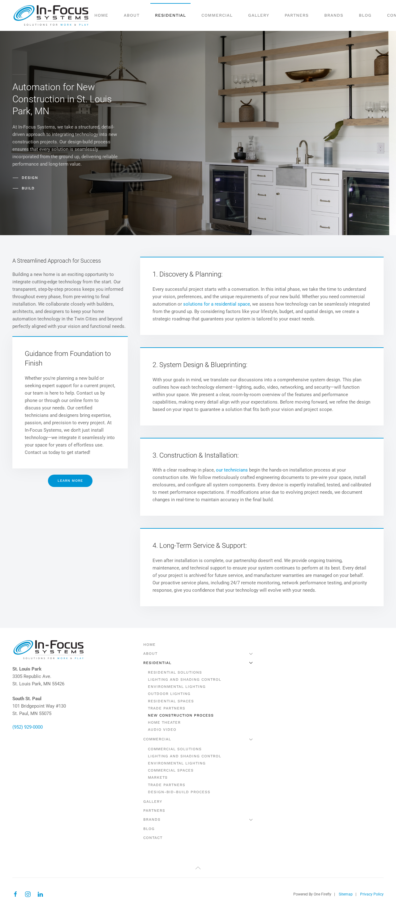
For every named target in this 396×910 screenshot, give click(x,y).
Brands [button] (333, 15)
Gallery (258, 15)
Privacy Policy (372, 894)
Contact (152, 838)
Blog (365, 15)
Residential (157, 663)
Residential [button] (170, 15)
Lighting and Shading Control (184, 679)
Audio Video (162, 729)
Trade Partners (166, 708)
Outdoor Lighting (169, 694)
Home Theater (164, 722)
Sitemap (346, 894)
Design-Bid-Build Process (179, 792)
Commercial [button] (217, 15)
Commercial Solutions (175, 749)
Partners (297, 15)
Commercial (157, 739)
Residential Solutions (175, 672)
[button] (198, 868)
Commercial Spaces (171, 770)
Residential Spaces (171, 701)
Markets (158, 777)
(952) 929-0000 (27, 727)
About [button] (132, 15)
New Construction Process (181, 715)
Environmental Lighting (177, 686)
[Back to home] (51, 15)
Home (101, 15)
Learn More (70, 481)
